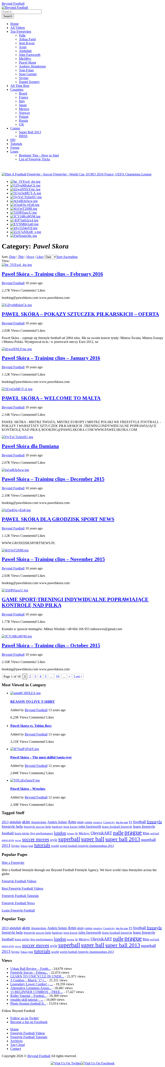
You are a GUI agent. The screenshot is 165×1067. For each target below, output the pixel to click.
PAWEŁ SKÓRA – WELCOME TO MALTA (51, 398)
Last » (78, 676)
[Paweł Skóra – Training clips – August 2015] (24, 224)
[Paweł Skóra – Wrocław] (25, 780)
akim (26, 822)
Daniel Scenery (29, 82)
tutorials (42, 845)
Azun (22, 47)
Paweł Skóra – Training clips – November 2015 (53, 559)
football (139, 822)
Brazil (23, 93)
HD (12, 140)
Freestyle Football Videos (19, 881)
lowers (70, 833)
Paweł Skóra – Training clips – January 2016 (51, 358)
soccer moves (35, 839)
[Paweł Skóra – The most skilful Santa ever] (24, 749)
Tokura (24, 846)
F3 (130, 822)
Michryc (84, 833)
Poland (23, 116)
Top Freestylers (20, 31)
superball (69, 839)
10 (57, 676)
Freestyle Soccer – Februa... (29, 972)
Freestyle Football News (18, 903)
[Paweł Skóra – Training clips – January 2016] (25, 189)
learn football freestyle (117, 826)
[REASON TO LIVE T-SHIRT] (25, 693)
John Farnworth (29, 55)
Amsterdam (38, 822)
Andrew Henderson (32, 66)
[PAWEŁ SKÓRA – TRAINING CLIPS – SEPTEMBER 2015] (24, 220)
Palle (22, 35)
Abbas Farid (27, 39)
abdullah (15, 822)
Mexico (24, 109)
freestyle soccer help (37, 826)
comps (88, 822)
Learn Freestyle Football (18, 910)
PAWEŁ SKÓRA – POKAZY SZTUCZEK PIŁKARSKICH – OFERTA (80, 314)
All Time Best (19, 86)
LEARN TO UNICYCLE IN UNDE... (37, 976)
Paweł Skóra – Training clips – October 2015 (51, 645)
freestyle (154, 821)
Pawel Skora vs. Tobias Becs (31, 726)
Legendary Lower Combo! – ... (31, 984)
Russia (23, 120)
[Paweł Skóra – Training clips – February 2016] (25, 181)
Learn (14, 151)
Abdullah (25, 51)
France (23, 97)
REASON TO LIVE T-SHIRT (32, 701)
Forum (14, 147)
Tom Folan (26, 70)
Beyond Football (13, 3)
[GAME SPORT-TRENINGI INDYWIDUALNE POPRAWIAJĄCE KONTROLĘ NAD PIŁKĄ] (23, 212)
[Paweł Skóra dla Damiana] (26, 197)
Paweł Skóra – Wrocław (28, 789)
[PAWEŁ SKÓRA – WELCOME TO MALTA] (25, 193)
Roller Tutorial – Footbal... (28, 996)
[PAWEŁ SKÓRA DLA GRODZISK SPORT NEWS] (24, 205)
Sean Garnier (28, 74)
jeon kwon (70, 826)
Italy (22, 101)
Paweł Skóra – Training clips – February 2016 (52, 274)
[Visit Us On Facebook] (98, 1063)
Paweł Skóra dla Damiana (30, 446)
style (53, 840)
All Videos (17, 27)
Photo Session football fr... (28, 1003)
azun (80, 822)
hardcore (57, 826)
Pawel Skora (27, 62)
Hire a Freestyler (13, 862)
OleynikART (101, 833)
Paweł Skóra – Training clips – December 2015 (53, 479)
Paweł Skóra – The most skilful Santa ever (41, 757)
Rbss (146, 833)
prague (133, 832)
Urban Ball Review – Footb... (30, 968)
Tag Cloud (17, 1045)
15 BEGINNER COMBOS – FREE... (36, 992)
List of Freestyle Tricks (34, 159)
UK (21, 124)
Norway (24, 113)
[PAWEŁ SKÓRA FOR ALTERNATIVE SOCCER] (25, 232)
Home (14, 24)
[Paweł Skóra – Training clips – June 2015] (23, 236)
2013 (5, 822)
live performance (41, 833)
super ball (92, 839)
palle (118, 832)
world (55, 845)
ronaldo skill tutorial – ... (26, 999)
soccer (18, 840)
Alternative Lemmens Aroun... (31, 988)
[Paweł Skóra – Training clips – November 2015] (23, 208)
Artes (72, 822)
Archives (16, 1041)
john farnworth (89, 826)
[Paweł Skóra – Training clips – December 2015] (24, 201)
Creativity (109, 822)
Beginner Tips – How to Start (39, 155)
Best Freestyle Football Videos (22, 888)
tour (30, 845)
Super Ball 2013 (30, 132)
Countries (16, 89)
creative (97, 822)
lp (76, 833)
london (60, 833)
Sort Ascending (67, 257)
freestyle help (12, 826)
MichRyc (25, 58)
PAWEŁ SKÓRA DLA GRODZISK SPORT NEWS (58, 519)
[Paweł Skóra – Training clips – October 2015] (25, 216)
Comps (15, 128)
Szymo (23, 78)
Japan (23, 105)
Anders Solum (57, 822)
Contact (15, 1048)
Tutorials (16, 144)
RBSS (23, 136)
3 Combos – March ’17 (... (28, 980)
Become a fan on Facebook (28, 1022)
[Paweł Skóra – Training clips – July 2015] (23, 228)
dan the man (122, 822)
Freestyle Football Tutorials (20, 896)
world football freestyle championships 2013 (87, 845)
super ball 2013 (122, 839)
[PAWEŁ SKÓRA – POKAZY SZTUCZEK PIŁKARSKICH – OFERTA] (25, 185)
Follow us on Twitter (24, 1018)
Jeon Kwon (27, 43)
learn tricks (22, 833)
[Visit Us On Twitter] (66, 1063)
